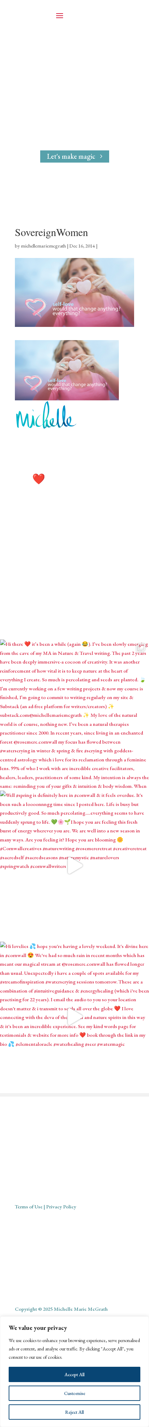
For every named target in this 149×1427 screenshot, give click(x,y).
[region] (74, 1371)
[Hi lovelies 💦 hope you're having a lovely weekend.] (74, 1016)
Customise (74, 1393)
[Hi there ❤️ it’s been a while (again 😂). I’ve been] (74, 714)
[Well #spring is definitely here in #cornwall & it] (74, 865)
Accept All (74, 1374)
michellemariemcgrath (43, 246)
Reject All (74, 1412)
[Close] (142, 1322)
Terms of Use (29, 1206)
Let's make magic (71, 156)
